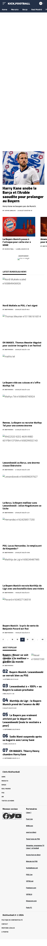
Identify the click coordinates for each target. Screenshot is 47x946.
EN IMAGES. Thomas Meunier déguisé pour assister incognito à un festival (22, 344)
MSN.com (29, 826)
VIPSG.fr (29, 894)
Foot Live (29, 819)
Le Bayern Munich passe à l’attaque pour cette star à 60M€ (17, 242)
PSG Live (29, 875)
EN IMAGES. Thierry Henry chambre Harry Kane (21, 753)
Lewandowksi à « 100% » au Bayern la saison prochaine (22, 688)
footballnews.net (32, 868)
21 (27, 639)
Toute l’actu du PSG (33, 839)
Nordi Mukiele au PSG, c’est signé (20, 305)
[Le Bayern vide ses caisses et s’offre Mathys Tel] (23, 367)
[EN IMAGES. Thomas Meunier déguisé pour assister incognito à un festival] (23, 327)
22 (32, 639)
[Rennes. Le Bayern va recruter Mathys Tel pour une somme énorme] (23, 407)
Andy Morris (9, 309)
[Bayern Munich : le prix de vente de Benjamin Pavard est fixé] (23, 610)
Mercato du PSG (31, 861)
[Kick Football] (19, 3)
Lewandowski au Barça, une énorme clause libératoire (21, 464)
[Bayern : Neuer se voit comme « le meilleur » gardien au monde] (37, 659)
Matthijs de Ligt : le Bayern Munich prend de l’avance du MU (22, 702)
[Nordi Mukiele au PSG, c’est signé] (23, 290)
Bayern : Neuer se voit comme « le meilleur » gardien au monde (16, 658)
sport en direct (31, 832)
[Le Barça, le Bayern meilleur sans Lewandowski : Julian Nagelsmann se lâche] (23, 487)
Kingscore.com (31, 901)
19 (17, 639)
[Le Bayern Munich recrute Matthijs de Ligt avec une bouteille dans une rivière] (23, 570)
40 (42, 639)
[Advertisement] (23, 119)
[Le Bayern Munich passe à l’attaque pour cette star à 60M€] (19, 227)
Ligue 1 (28, 813)
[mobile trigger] (5, 3)
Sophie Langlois (10, 211)
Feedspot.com (31, 888)
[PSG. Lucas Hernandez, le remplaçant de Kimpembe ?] (23, 530)
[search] (35, 3)
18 (12, 639)
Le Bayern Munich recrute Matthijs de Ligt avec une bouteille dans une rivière (23, 587)
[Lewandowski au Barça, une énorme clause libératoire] (23, 447)
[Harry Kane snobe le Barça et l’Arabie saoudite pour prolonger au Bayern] (23, 168)
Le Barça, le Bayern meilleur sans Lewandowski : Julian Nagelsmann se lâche (22, 505)
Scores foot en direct (33, 855)
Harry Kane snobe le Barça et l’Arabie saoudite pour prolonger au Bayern (23, 194)
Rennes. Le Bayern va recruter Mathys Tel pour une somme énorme (22, 424)
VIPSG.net (29, 881)
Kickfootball (9, 249)
